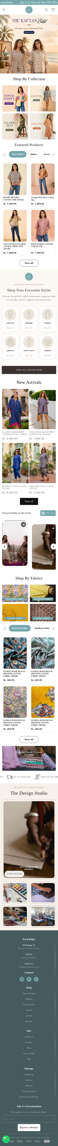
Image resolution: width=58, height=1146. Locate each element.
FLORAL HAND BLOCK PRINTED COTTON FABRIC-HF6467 (42, 673)
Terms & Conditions (29, 1096)
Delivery (29, 1085)
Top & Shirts (29, 1004)
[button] (3, 9)
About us (29, 1036)
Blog (29, 1047)
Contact (29, 1042)
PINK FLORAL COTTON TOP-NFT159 (42, 245)
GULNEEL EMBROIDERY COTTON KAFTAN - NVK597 (14, 433)
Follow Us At (50, 513)
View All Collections (29, 369)
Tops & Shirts (18, 154)
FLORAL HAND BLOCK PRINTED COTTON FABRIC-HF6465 (42, 722)
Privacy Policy (29, 1091)
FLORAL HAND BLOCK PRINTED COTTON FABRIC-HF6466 (14, 722)
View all (29, 501)
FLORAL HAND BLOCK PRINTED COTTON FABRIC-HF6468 (14, 673)
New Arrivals (29, 993)
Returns (28, 1080)
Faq (29, 1059)
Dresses (29, 1021)
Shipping (29, 1074)
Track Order (29, 1053)
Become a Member (29, 1127)
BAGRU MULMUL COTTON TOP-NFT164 (13, 198)
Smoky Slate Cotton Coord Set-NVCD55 (41, 487)
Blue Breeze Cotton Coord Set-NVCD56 (14, 487)
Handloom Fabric (42, 628)
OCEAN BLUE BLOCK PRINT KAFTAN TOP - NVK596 (42, 433)
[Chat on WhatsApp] (6, 1139)
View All (29, 263)
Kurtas (29, 1010)
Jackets (29, 1015)
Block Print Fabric (20, 628)
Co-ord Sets (49, 154)
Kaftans (33, 154)
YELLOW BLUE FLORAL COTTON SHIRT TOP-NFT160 (14, 246)
